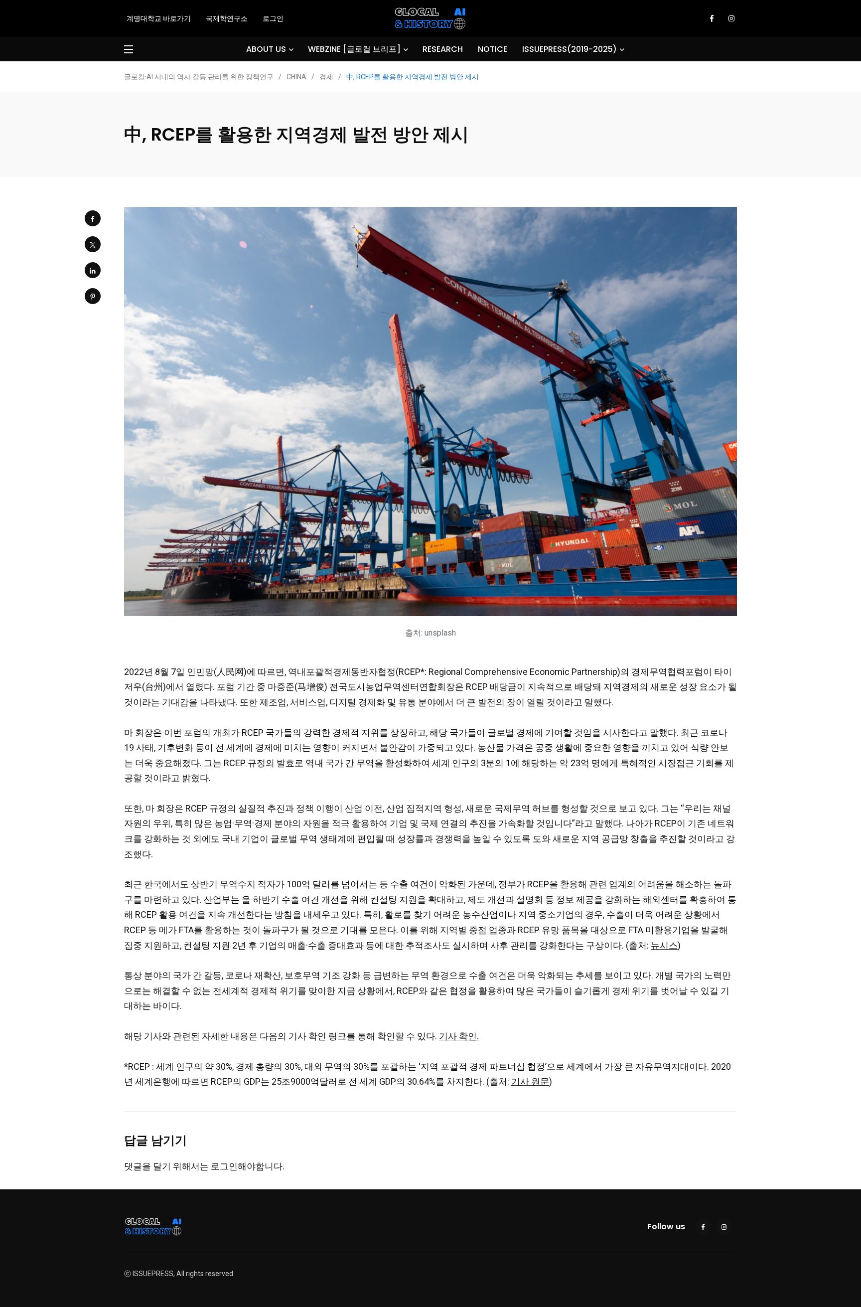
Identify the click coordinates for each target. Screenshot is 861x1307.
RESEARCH (443, 49)
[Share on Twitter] (93, 244)
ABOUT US (266, 49)
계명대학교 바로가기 (159, 18)
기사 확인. (459, 1036)
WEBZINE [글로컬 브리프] (354, 49)
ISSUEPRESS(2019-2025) (569, 49)
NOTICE (492, 49)
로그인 (273, 18)
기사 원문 (530, 1081)
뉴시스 (664, 945)
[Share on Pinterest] (93, 296)
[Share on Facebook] (93, 218)
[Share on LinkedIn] (93, 270)
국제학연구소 (227, 18)
